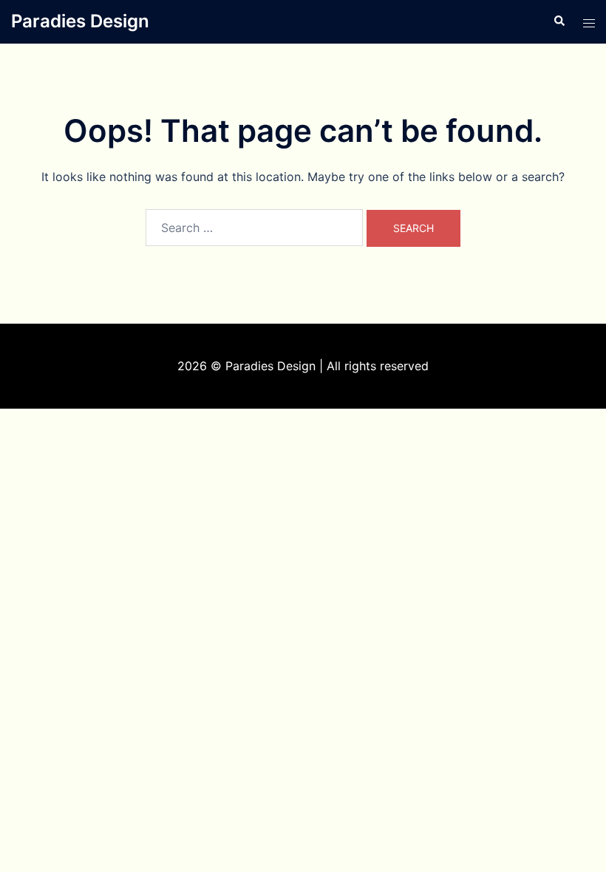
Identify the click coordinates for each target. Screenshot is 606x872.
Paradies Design (80, 21)
